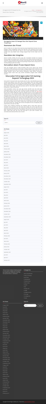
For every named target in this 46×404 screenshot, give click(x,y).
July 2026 (6, 135)
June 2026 (6, 138)
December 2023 (7, 208)
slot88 (25, 290)
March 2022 (6, 241)
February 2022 (7, 244)
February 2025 (7, 170)
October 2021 (7, 249)
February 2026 (7, 148)
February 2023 (7, 235)
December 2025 (7, 154)
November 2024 (7, 178)
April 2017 (6, 257)
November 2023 (7, 211)
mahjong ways (27, 279)
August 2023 (6, 219)
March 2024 (6, 200)
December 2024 (7, 176)
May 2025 (6, 162)
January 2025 (6, 173)
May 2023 (6, 227)
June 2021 (6, 254)
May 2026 (6, 140)
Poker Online (27, 283)
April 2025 (6, 165)
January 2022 (6, 246)
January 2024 (6, 205)
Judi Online (26, 277)
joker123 (27, 38)
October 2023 (7, 214)
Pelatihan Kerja (27, 281)
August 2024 (6, 186)
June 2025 (6, 159)
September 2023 (7, 216)
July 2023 (6, 222)
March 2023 (6, 233)
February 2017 (7, 260)
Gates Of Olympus (28, 275)
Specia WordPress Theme (29, 401)
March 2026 (6, 146)
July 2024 (6, 189)
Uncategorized (39, 10)
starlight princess (27, 292)
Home (33, 10)
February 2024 (7, 203)
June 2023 (6, 225)
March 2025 (6, 167)
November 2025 (7, 157)
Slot (25, 286)
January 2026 (6, 151)
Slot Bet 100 (26, 288)
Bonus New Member (28, 273)
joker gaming (23, 38)
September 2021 (7, 252)
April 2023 (6, 230)
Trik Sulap (26, 294)
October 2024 (7, 181)
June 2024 (6, 192)
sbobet (25, 284)
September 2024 (7, 184)
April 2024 (6, 197)
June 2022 (6, 238)
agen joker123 (18, 38)
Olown (5, 38)
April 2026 (6, 143)
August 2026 (6, 132)
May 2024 (6, 195)
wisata (25, 298)
